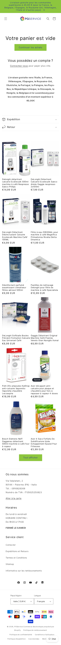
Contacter (11, 545)
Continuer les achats (30, 47)
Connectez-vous (19, 65)
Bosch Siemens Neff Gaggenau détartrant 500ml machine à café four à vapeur (15, 442)
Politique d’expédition (17, 639)
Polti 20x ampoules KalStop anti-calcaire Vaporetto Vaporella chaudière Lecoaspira (16, 389)
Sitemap (10, 564)
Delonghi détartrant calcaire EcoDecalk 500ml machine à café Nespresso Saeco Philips (15, 183)
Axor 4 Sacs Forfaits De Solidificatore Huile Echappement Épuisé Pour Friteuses (44, 442)
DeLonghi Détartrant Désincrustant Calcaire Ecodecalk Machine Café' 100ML (15, 236)
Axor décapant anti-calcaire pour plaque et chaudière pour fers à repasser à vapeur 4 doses (44, 389)
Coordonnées (33, 639)
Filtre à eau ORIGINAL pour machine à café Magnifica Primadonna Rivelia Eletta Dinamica (44, 236)
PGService (18, 627)
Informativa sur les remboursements (24, 570)
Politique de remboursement (35, 630)
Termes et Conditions (16, 557)
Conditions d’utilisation (44, 635)
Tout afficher (30, 457)
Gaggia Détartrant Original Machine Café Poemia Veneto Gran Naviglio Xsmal (45, 338)
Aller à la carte (14, 498)
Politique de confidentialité (21, 635)
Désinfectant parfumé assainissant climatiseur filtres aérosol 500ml (14, 287)
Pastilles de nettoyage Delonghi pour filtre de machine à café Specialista (44, 287)
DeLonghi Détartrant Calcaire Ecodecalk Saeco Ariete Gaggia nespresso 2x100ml (44, 183)
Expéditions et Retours (17, 551)
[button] (6, 19)
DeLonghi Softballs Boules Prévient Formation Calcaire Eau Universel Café (16, 338)
